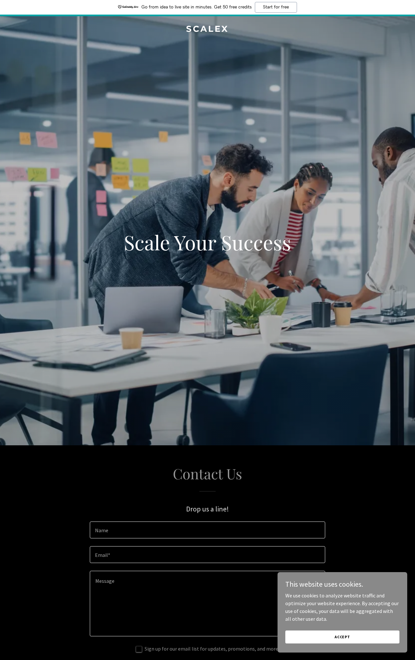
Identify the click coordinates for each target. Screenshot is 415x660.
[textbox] (207, 530)
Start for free (276, 7)
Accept (342, 636)
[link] (207, 30)
